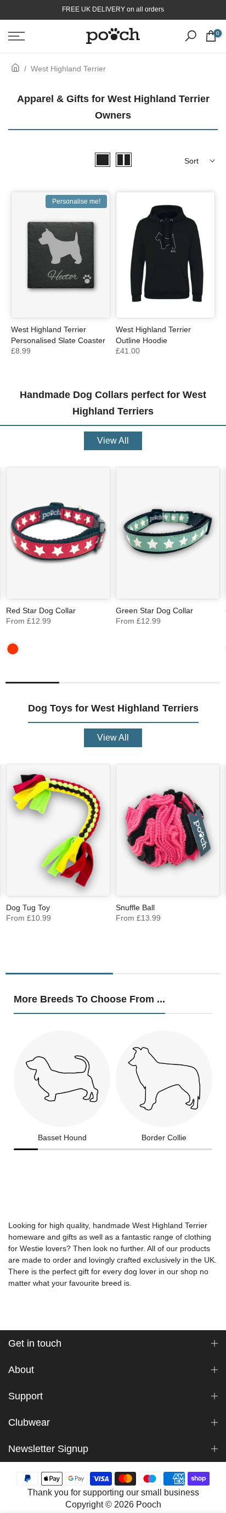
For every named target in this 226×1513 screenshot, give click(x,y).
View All (113, 440)
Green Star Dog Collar (154, 610)
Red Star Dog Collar (41, 610)
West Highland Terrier (68, 68)
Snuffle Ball (135, 907)
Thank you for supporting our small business (113, 1492)
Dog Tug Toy (28, 907)
